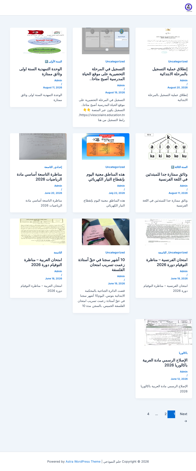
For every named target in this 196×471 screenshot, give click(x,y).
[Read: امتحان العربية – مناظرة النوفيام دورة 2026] (43, 231)
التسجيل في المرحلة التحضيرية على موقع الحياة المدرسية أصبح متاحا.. (103, 74)
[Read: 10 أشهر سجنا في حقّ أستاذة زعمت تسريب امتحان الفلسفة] (105, 231)
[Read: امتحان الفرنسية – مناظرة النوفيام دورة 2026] (168, 231)
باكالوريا (183, 352)
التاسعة (48, 167)
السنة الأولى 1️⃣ (53, 61)
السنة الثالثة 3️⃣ (179, 167)
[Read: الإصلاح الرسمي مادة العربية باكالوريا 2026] (168, 332)
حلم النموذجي (189, 11)
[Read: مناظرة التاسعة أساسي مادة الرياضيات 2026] (43, 146)
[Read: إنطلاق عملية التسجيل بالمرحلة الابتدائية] (168, 41)
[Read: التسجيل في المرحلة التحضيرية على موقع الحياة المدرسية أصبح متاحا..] (105, 41)
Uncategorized (178, 61)
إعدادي (58, 167)
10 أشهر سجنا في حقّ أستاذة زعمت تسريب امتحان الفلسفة (101, 264)
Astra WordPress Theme (83, 461)
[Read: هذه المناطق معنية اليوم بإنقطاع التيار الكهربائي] (105, 146)
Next (183, 415)
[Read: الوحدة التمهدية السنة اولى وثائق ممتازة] (43, 41)
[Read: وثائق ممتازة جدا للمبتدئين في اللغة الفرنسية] (168, 146)
